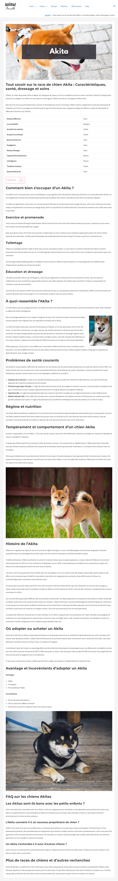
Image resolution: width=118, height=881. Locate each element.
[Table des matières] (21, 180)
